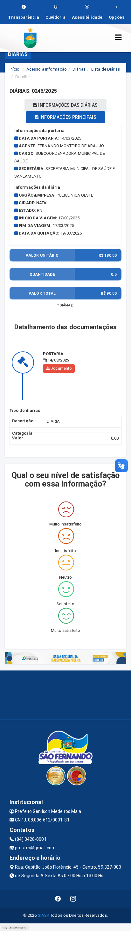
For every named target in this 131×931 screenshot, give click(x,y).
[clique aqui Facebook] (58, 898)
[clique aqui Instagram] (73, 898)
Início (15, 69)
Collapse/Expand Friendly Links (14, 928)
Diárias (79, 69)
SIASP (43, 915)
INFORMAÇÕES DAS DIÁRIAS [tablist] (67, 105)
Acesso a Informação (46, 69)
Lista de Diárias (105, 69)
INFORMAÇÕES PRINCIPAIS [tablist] (67, 117)
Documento (61, 368)
